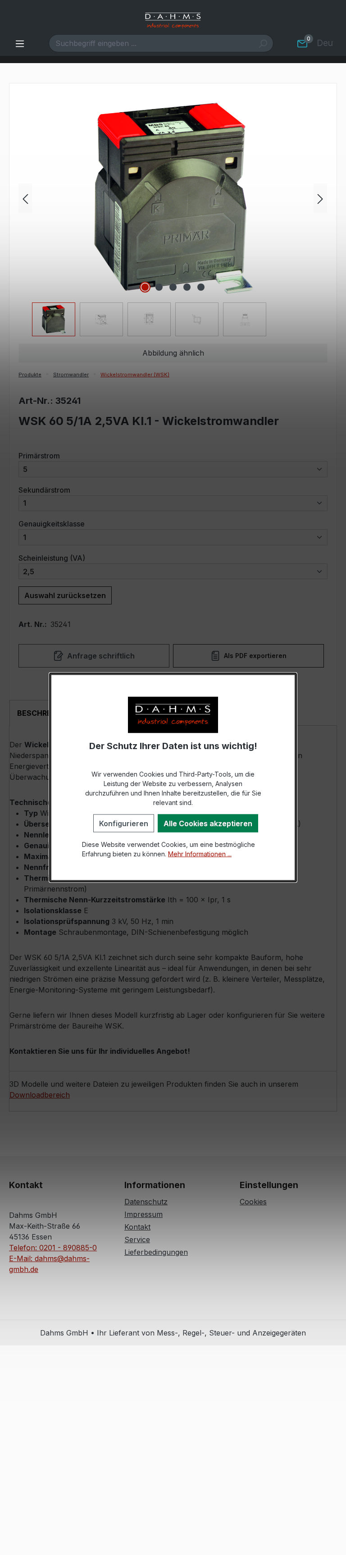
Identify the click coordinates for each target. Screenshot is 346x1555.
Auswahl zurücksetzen (65, 595)
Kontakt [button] (26, 1185)
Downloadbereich (39, 1094)
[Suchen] (262, 43)
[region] (173, 218)
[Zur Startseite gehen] (173, 20)
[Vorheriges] (25, 198)
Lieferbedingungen (156, 1252)
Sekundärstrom (44, 489)
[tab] (45, 713)
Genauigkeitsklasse (51, 523)
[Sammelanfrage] (302, 43)
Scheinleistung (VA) (51, 558)
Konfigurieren (123, 823)
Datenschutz (146, 1201)
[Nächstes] (320, 198)
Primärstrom (39, 455)
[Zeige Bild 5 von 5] (201, 287)
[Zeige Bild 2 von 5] (159, 287)
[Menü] (20, 43)
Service (137, 1239)
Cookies (253, 1201)
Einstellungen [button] (269, 1185)
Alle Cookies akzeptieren (208, 823)
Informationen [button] (154, 1185)
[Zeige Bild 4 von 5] (187, 287)
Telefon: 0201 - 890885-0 (53, 1247)
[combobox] (151, 43)
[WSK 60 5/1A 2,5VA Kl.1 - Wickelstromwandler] (173, 198)
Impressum (143, 1214)
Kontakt (137, 1226)
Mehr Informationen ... (200, 853)
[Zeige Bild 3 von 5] (173, 287)
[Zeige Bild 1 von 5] (145, 287)
